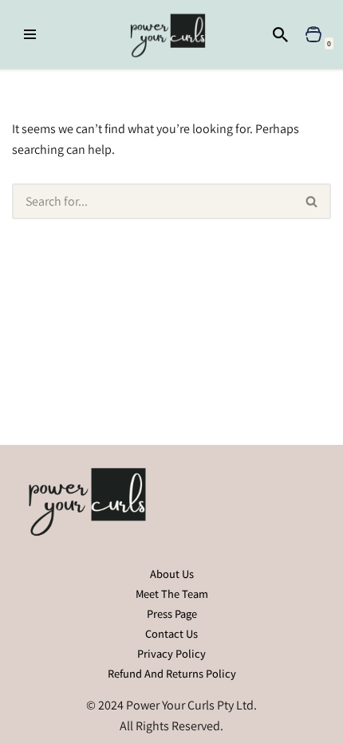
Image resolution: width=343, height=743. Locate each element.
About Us (172, 573)
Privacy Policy (171, 653)
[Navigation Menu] (30, 34)
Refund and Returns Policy (172, 673)
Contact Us (171, 633)
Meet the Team (172, 593)
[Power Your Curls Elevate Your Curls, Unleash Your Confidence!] (172, 34)
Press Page (172, 613)
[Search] (280, 34)
